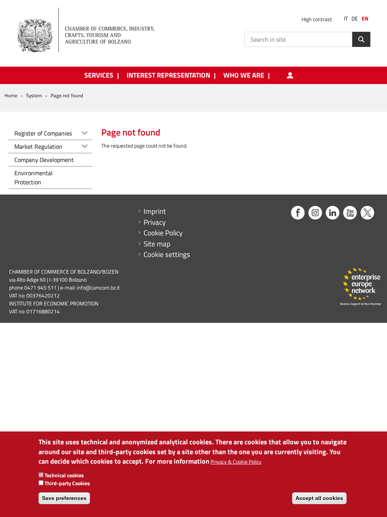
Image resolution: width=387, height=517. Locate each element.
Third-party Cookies (67, 483)
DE (354, 18)
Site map (157, 243)
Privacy (155, 222)
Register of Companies (43, 133)
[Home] (92, 30)
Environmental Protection (33, 177)
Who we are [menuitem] (243, 75)
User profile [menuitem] (290, 75)
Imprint (155, 211)
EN (365, 18)
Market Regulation (38, 146)
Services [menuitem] (98, 75)
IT (346, 18)
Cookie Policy (163, 232)
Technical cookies (64, 475)
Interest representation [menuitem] (168, 75)
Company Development (44, 159)
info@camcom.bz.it (98, 287)
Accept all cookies (319, 498)
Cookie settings (167, 254)
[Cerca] (361, 39)
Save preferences (64, 498)
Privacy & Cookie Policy (236, 462)
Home (11, 95)
